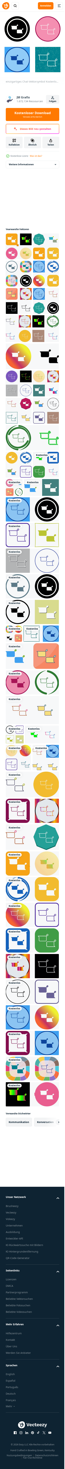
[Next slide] (51, 1377)
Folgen (52, 101)
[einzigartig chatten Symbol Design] (19, 246)
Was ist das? (36, 155)
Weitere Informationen (21, 164)
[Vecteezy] (5, 5)
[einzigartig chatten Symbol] (19, 438)
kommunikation (19, 1377)
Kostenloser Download (32, 114)
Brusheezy (12, 1461)
